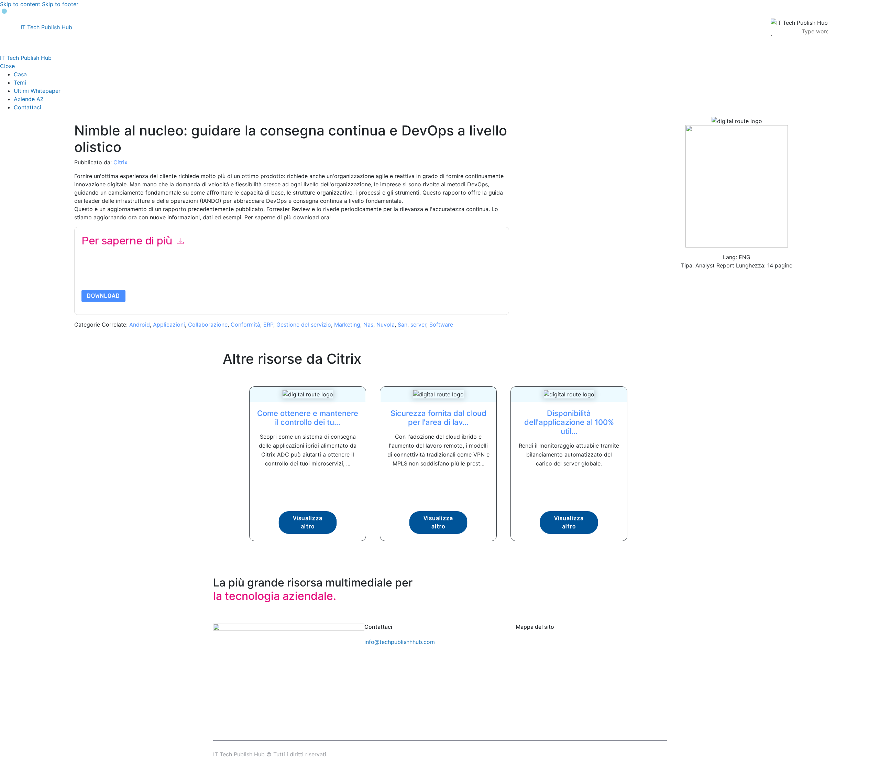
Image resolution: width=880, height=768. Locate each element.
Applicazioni (169, 324)
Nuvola (385, 324)
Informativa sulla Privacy (325, 273)
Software (441, 324)
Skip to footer (60, 4)
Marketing (347, 324)
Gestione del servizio (303, 324)
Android (139, 324)
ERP (268, 324)
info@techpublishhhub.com (399, 641)
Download (103, 296)
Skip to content (20, 4)
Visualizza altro (307, 522)
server (418, 324)
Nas (368, 324)
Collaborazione (208, 324)
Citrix (120, 162)
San (402, 324)
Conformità (245, 324)
